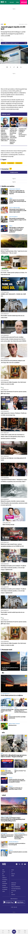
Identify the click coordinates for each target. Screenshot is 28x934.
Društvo (11, 786)
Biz (3, 873)
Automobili (4, 889)
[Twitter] (19, 864)
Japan (4, 163)
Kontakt (13, 894)
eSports (4, 885)
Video (12, 869)
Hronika (10, 777)
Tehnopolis (4, 887)
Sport (3, 871)
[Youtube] (25, 864)
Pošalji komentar (14, 172)
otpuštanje (11, 163)
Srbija (10, 198)
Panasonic (19, 163)
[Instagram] (22, 864)
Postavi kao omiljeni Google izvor (10, 43)
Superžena (4, 883)
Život (3, 875)
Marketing (13, 882)
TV (11, 871)
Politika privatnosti (16, 888)
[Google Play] (8, 902)
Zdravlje (4, 877)
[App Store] (19, 902)
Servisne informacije (13, 841)
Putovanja (4, 879)
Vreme (12, 875)
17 (6, 189)
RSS (12, 892)
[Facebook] (16, 864)
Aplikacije (13, 890)
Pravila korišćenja (15, 886)
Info (3, 869)
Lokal (3, 891)
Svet (2, 24)
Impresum (13, 884)
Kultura (4, 881)
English (13, 873)
